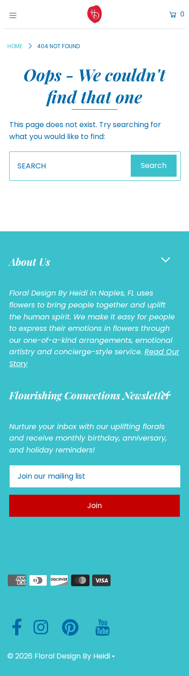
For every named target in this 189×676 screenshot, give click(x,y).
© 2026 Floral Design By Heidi (58, 656)
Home (14, 46)
